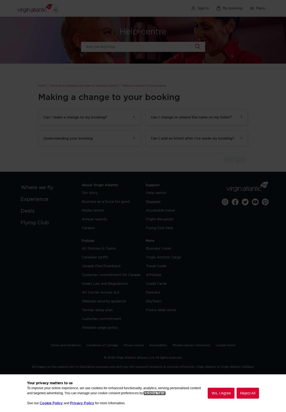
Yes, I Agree (221, 393)
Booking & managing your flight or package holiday (83, 85)
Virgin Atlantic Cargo (163, 257)
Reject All (247, 393)
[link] (47, 188)
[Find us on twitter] (245, 202)
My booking (232, 8)
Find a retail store (161, 310)
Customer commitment (101, 319)
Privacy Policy (82, 403)
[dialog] (143, 393)
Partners (153, 292)
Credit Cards (156, 283)
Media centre (93, 210)
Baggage (153, 201)
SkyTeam (153, 301)
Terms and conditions (65, 345)
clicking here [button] (154, 393)
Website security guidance (104, 301)
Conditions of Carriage (102, 345)
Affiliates (153, 275)
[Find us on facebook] (235, 202)
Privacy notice (134, 345)
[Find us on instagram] (225, 202)
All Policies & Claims (99, 248)
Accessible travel (160, 210)
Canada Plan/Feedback (101, 266)
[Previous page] (229, 159)
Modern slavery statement (191, 345)
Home (42, 85)
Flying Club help (159, 228)
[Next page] (240, 159)
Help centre (156, 193)
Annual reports (94, 219)
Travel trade (156, 266)
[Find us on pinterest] (265, 202)
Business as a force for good (105, 201)
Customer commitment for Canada (111, 275)
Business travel (158, 248)
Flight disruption (160, 219)
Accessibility (158, 345)
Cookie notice (226, 345)
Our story (90, 193)
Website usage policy (100, 327)
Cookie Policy (51, 403)
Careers (88, 228)
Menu (260, 8)
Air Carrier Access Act (101, 292)
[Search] (197, 47)
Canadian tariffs (95, 257)
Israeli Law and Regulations (105, 283)
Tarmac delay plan (97, 310)
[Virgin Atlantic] (58, 8)
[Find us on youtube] (255, 202)
